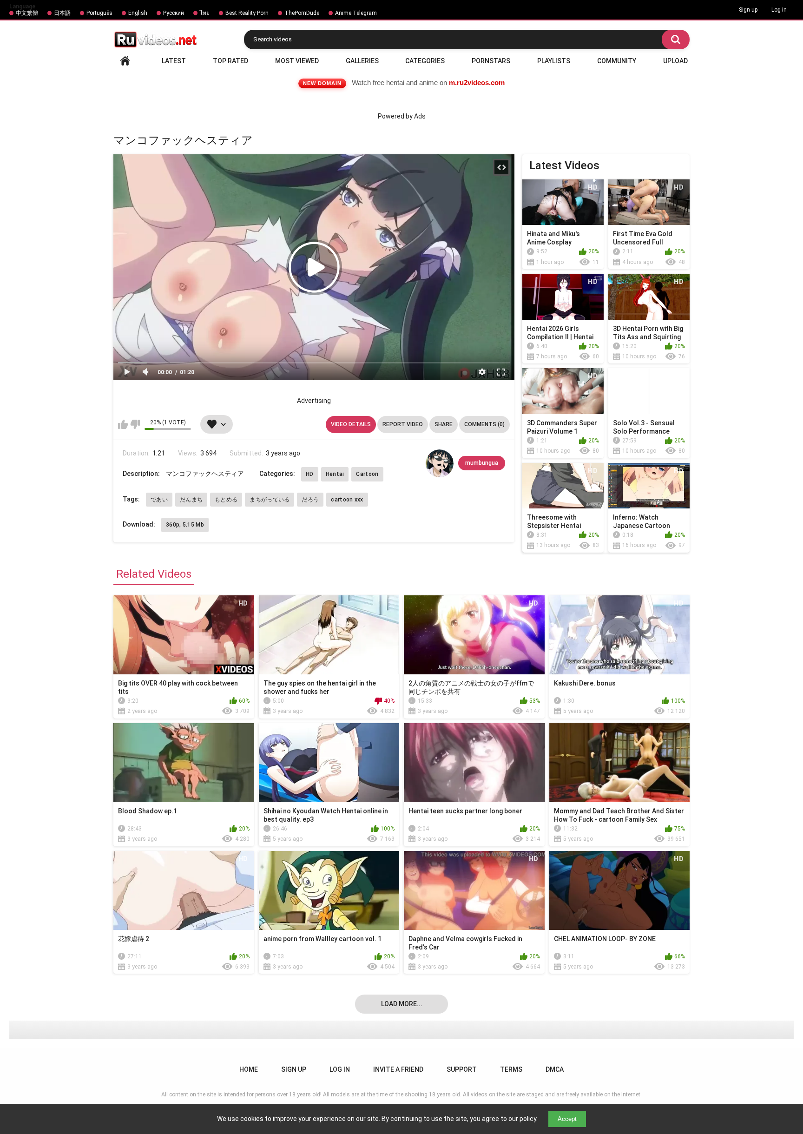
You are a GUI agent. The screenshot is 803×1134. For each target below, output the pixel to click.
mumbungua (481, 463)
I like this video (123, 424)
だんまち (191, 499)
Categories (425, 61)
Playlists (553, 61)
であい (159, 499)
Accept (567, 1118)
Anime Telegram (356, 13)
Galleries (362, 61)
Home (125, 61)
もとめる (226, 499)
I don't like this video (135, 424)
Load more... (401, 1004)
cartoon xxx (347, 499)
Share (443, 424)
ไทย (205, 13)
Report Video (402, 424)
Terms (511, 1069)
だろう (310, 499)
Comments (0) (484, 424)
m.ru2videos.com (477, 82)
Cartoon (367, 474)
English (137, 13)
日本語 (62, 13)
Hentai (335, 474)
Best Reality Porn (247, 13)
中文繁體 (27, 13)
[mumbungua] (440, 463)
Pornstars (491, 61)
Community (616, 61)
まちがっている (270, 499)
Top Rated (230, 61)
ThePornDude (301, 13)
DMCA (555, 1069)
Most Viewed (297, 61)
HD (310, 474)
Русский (173, 13)
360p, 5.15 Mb (185, 524)
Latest (174, 61)
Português (99, 13)
